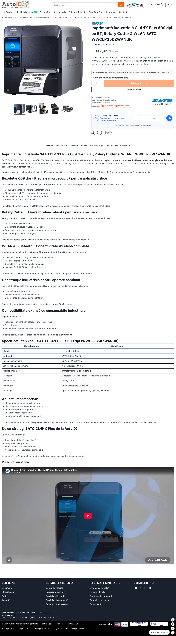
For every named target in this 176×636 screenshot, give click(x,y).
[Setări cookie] (173, 620)
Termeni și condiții (64, 624)
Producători (45, 12)
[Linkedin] (150, 588)
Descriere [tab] (49, 145)
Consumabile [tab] (112, 145)
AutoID (4, 17)
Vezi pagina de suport (108, 120)
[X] (106, 133)
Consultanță (95, 604)
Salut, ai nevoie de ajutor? (159, 632)
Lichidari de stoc (26, 12)
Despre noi (110, 12)
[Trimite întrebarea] (169, 118)
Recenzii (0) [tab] (125, 145)
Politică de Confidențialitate (27, 624)
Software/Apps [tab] (96, 145)
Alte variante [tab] (61, 145)
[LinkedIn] (97, 133)
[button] (19, 109)
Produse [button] (10, 12)
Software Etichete (77, 12)
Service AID (60, 12)
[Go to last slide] (15, 109)
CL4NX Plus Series (104, 102)
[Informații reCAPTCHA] (173, 624)
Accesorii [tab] (74, 145)
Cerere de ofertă (134, 89)
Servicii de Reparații (55, 596)
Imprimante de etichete (18, 17)
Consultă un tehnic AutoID (142, 125)
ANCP (75, 624)
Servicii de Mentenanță (57, 600)
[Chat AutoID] (173, 633)
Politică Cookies (48, 624)
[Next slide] (71, 109)
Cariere (5, 596)
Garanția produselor (99, 600)
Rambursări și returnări (101, 596)
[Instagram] (145, 588)
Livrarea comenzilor (99, 588)
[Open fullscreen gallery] (82, 100)
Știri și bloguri (8, 592)
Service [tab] (84, 145)
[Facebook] (101, 133)
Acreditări (6, 600)
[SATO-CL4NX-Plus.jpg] (43, 61)
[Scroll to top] (3, 629)
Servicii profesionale (55, 592)
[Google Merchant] (173, 628)
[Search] (121, 4)
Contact (123, 12)
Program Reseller (98, 592)
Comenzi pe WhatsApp (57, 604)
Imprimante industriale (39, 17)
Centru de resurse (54, 588)
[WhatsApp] (93, 133)
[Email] (110, 133)
